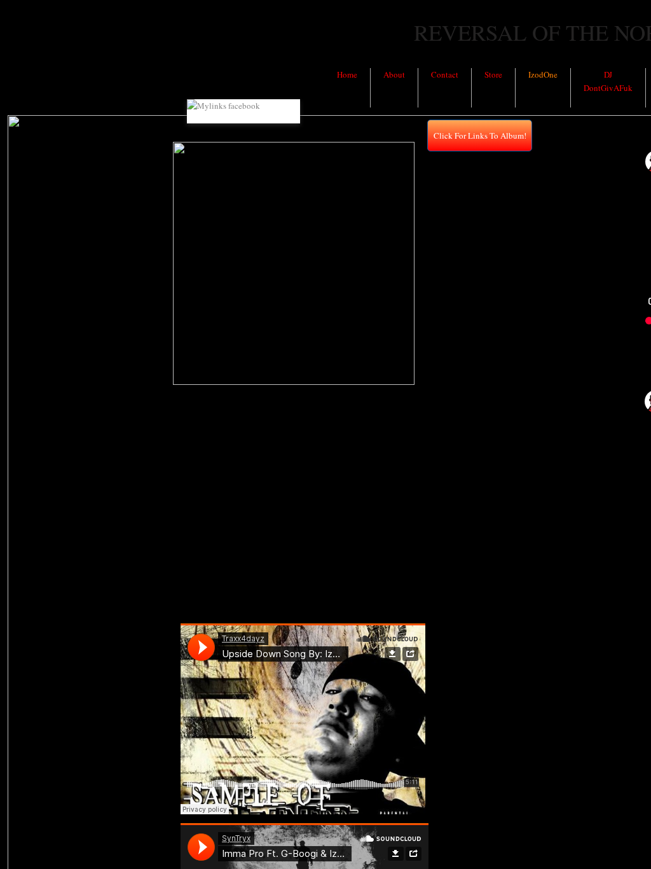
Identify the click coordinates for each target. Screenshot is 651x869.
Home (347, 74)
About (394, 74)
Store (493, 74)
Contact (444, 74)
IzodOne (543, 74)
